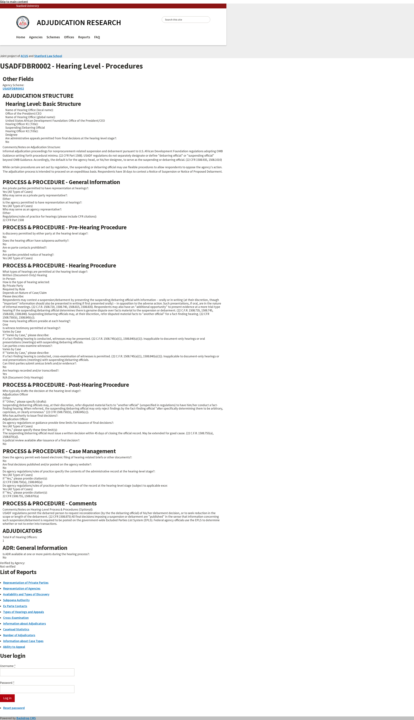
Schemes (53, 37)
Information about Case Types (23, 641)
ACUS (24, 56)
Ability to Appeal (14, 647)
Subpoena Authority (16, 600)
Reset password (14, 708)
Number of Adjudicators (19, 635)
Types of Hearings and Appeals (23, 612)
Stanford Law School (48, 56)
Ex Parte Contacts (15, 606)
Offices (69, 37)
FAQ (97, 37)
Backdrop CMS (26, 718)
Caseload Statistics (16, 629)
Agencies (36, 37)
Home (20, 37)
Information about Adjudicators (24, 623)
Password (7, 683)
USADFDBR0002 (13, 89)
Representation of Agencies (21, 588)
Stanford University (27, 6)
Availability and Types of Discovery (26, 594)
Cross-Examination (16, 618)
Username (8, 666)
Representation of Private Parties (26, 583)
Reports (84, 37)
